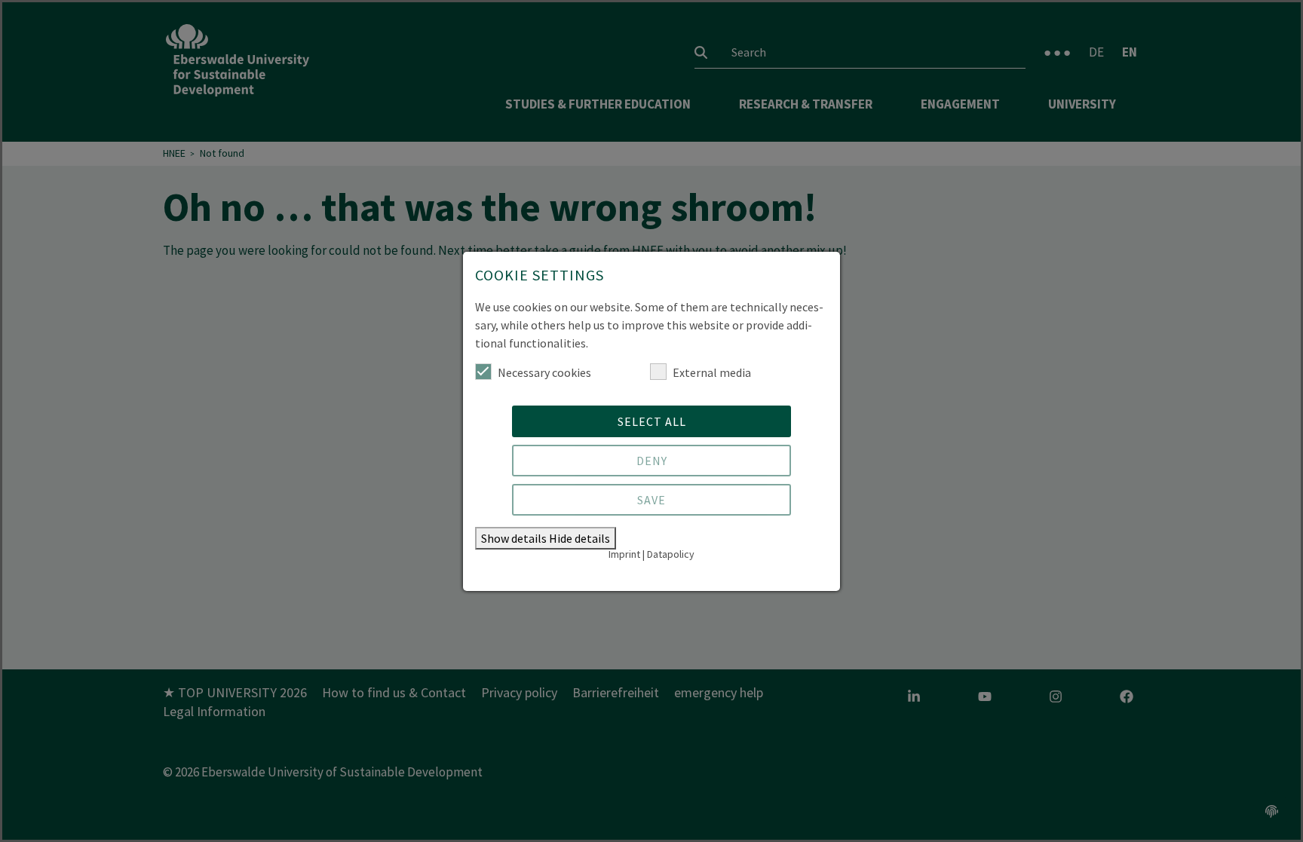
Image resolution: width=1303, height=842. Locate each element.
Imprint (624, 554)
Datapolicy (670, 554)
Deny (651, 460)
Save (651, 499)
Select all (652, 421)
